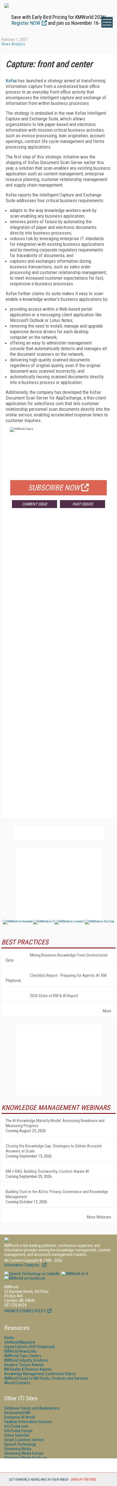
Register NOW (26, 23)
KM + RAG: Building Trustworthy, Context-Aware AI (47, 1171)
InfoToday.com (16, 1426)
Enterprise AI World (19, 1417)
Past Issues (82, 504)
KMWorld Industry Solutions (26, 1360)
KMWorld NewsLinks (20, 1351)
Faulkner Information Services (28, 1421)
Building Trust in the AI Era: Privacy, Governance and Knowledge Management (57, 1194)
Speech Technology (20, 1444)
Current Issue (34, 504)
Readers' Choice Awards (24, 1365)
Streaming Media (17, 1449)
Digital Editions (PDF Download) (29, 1346)
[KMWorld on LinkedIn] (32, 1273)
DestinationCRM (17, 1412)
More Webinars (99, 1217)
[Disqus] (58, 595)
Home (9, 1337)
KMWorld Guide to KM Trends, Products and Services (46, 1378)
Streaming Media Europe (23, 1453)
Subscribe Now (54, 487)
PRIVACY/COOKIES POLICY (25, 1311)
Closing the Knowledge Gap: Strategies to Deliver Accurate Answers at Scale (54, 1148)
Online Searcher (17, 1435)
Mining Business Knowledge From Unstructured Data (56, 958)
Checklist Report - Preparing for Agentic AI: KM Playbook (56, 978)
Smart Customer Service (23, 1440)
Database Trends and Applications (31, 1408)
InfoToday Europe (18, 1430)
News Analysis (13, 44)
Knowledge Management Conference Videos (40, 1374)
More (107, 1011)
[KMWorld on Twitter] (74, 1273)
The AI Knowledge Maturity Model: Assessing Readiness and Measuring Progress (55, 1123)
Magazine (19, 1342)
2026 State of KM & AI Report (54, 995)
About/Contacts (17, 1383)
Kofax (11, 80)
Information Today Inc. (22, 1265)
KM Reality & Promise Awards (28, 1369)
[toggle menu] (107, 22)
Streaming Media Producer (25, 1458)
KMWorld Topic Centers (22, 1355)
